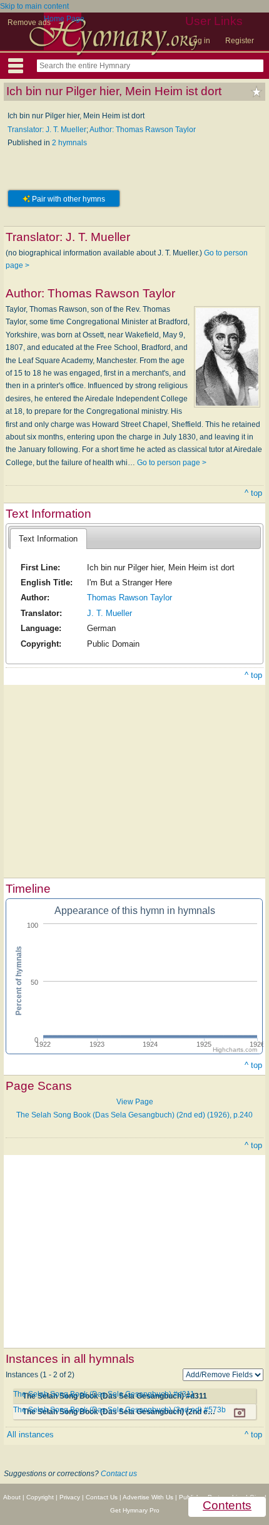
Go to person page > (171, 462)
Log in (199, 40)
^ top (253, 493)
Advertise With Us (148, 1497)
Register (239, 40)
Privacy (69, 1497)
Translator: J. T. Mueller (47, 129)
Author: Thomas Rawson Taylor (142, 129)
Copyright (40, 1497)
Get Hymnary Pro (135, 1510)
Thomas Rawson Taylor (129, 597)
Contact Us (102, 1497)
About (12, 1497)
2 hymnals (69, 142)
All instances (30, 1434)
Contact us (119, 1473)
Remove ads (29, 22)
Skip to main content (34, 6)
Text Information (48, 538)
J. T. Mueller (109, 613)
